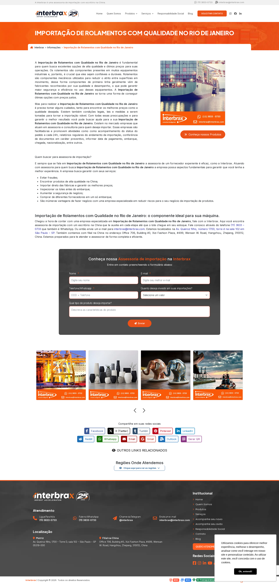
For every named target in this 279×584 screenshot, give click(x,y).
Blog (190, 13)
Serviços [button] (146, 13)
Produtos (201, 509)
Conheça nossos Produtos (205, 134)
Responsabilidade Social (171, 13)
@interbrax (126, 520)
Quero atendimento (208, 546)
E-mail (146, 273)
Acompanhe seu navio (209, 519)
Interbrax (39, 47)
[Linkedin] (204, 563)
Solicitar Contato (212, 13)
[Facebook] (194, 563)
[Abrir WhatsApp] (8, 576)
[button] (135, 411)
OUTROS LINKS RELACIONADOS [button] (142, 450)
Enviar (141, 323)
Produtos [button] (130, 13)
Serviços (201, 514)
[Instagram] (199, 563)
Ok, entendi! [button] (245, 571)
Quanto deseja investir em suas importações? (166, 288)
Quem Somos (114, 13)
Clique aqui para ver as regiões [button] (139, 468)
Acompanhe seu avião (209, 524)
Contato (201, 534)
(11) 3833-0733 (48, 520)
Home (99, 13)
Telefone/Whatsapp (81, 288)
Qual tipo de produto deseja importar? (90, 303)
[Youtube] (210, 563)
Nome (74, 273)
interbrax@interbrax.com (129, 229)
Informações (54, 47)
